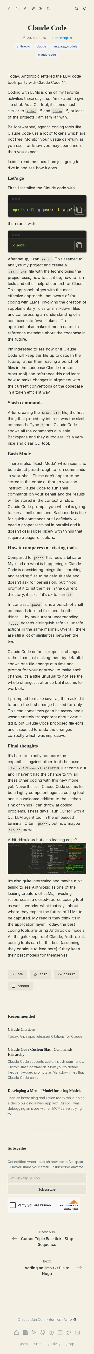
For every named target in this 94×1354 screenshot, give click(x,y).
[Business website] (25, 1332)
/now (24, 1344)
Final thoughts (23, 745)
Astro (68, 1319)
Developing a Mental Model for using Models (44, 1091)
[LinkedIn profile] (60, 1332)
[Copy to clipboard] (79, 210)
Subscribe (47, 1189)
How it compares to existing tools (42, 547)
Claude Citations (21, 1029)
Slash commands (25, 402)
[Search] (77, 9)
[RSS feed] (34, 1332)
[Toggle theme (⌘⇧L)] (84, 9)
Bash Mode (19, 453)
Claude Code (48, 82)
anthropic (63, 38)
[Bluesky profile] (51, 1332)
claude (41, 46)
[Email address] (77, 1332)
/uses (38, 1344)
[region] (47, 210)
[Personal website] (17, 1332)
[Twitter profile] (69, 1332)
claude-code (47, 54)
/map (70, 1344)
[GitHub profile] (43, 1332)
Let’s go (16, 178)
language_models (65, 46)
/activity (54, 1344)
